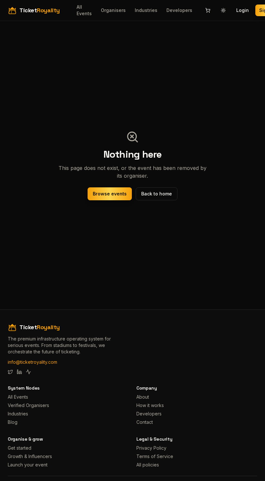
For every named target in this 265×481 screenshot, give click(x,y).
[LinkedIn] (19, 371)
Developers (179, 10)
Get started (19, 448)
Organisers (113, 10)
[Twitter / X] (10, 371)
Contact (144, 422)
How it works (150, 405)
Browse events (110, 193)
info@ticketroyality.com (32, 362)
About (142, 397)
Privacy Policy (151, 448)
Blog (12, 422)
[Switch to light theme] (223, 10)
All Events (84, 10)
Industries (146, 10)
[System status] (28, 371)
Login (242, 10)
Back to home (156, 193)
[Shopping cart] (207, 10)
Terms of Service (154, 456)
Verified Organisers (28, 405)
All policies (147, 464)
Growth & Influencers (30, 456)
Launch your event (28, 464)
